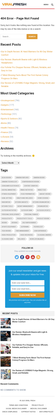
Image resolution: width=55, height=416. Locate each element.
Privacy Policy (38, 405)
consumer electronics (10, 186)
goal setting (7, 198)
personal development (11, 214)
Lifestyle (5, 137)
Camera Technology (9, 182)
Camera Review (39, 177)
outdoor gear (26, 210)
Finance (4, 132)
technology (38, 227)
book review (6, 177)
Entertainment (7, 109)
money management (25, 206)
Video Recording (26, 235)
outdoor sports (43, 210)
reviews (15, 222)
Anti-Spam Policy (46, 412)
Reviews (5, 141)
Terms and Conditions (18, 405)
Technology (6, 114)
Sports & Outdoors (9, 118)
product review (43, 218)
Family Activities (26, 190)
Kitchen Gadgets (21, 202)
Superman (25, 227)
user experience (40, 231)
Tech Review (6, 231)
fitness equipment (9, 194)
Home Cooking (43, 198)
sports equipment (9, 227)
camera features (22, 177)
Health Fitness (7, 128)
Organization (43, 206)
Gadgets (5, 105)
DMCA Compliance (9, 412)
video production (8, 235)
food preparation (28, 194)
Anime (4, 123)
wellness (21, 239)
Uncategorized (7, 100)
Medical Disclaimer (38, 408)
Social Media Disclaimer (16, 408)
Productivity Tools (24, 218)
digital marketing (9, 190)
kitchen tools (7, 206)
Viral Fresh (30, 401)
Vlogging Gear (7, 239)
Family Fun (42, 190)
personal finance (31, 214)
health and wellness (25, 198)
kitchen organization (41, 202)
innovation (6, 202)
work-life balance (36, 239)
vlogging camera (44, 235)
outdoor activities (9, 210)
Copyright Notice (28, 412)
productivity (7, 218)
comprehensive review (30, 182)
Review (4, 222)
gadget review (44, 194)
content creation (31, 186)
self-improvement (29, 222)
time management (22, 231)
